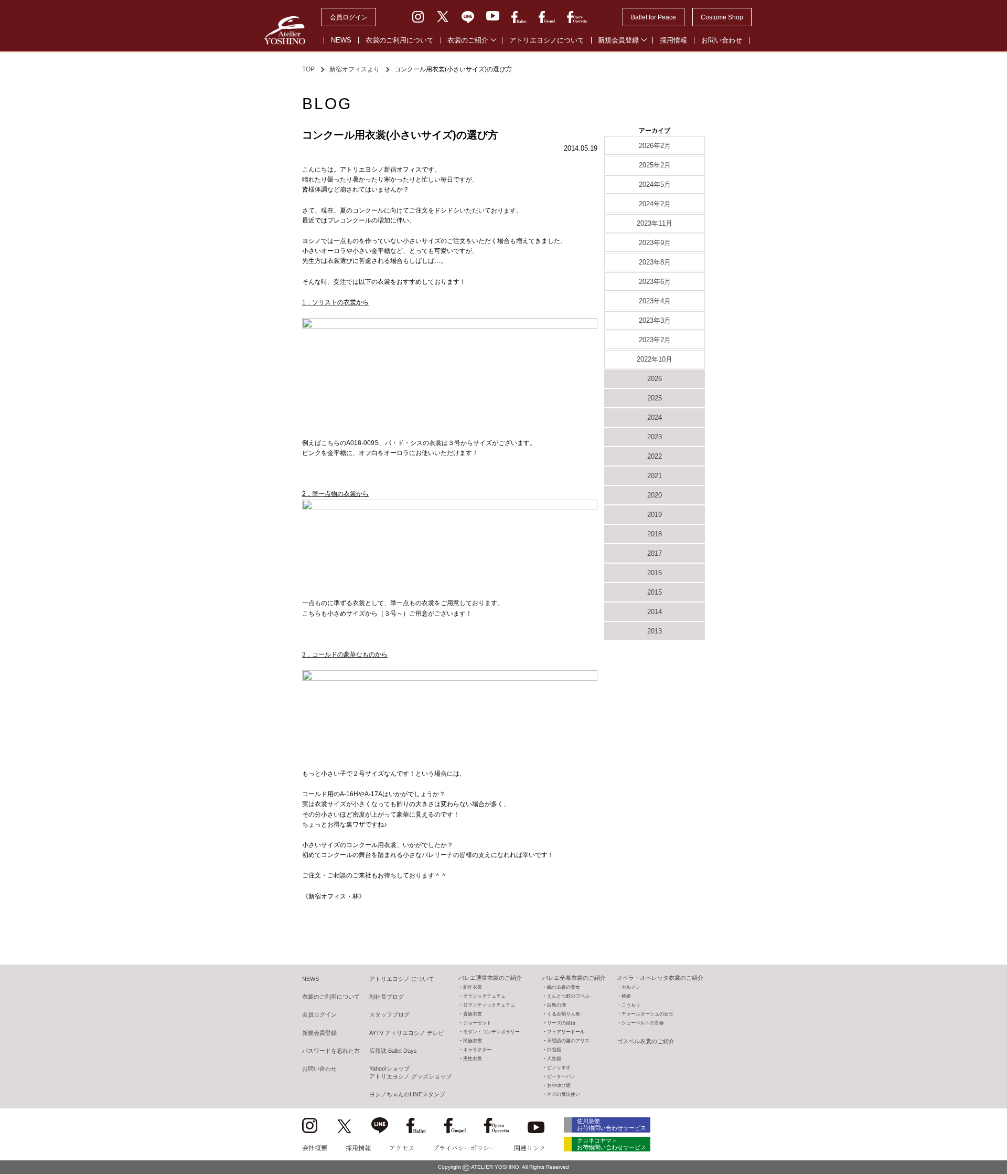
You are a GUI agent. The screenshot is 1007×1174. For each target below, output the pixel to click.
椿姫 (626, 996)
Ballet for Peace (653, 17)
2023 (654, 437)
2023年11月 (654, 223)
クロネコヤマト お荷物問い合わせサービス (611, 1143)
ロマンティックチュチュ (489, 1005)
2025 (654, 398)
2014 (654, 612)
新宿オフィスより (354, 69)
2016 (654, 573)
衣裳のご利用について (400, 40)
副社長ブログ (386, 996)
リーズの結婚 (561, 1022)
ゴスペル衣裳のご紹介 (645, 1041)
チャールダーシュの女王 (647, 1014)
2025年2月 (655, 165)
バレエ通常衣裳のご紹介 (490, 978)
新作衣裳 (472, 987)
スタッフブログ (389, 1014)
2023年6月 (655, 281)
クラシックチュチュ (484, 996)
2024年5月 (655, 184)
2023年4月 (655, 301)
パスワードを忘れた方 (331, 1051)
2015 (654, 592)
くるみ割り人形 (563, 1014)
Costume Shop (722, 17)
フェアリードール (566, 1031)
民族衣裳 (472, 1040)
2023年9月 (655, 243)
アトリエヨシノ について (401, 979)
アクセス (401, 1147)
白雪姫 (554, 1049)
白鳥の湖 (556, 1005)
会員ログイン (349, 17)
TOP (308, 69)
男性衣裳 (472, 1058)
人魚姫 (554, 1058)
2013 (654, 631)
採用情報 (673, 40)
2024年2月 (655, 204)
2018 (654, 534)
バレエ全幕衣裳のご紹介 (574, 978)
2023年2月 (655, 340)
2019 (654, 515)
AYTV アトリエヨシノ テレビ (406, 1033)
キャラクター (477, 1049)
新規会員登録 (618, 40)
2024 (654, 417)
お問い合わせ (721, 40)
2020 (654, 495)
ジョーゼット (477, 1022)
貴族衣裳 (472, 1014)
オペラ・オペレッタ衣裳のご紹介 (660, 978)
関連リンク (529, 1147)
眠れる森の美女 (563, 987)
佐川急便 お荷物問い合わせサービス (611, 1124)
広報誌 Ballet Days (393, 1051)
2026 (654, 379)
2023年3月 (655, 320)
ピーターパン (561, 1076)
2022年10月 (654, 359)
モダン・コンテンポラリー (491, 1031)
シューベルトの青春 (643, 1022)
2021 (654, 476)
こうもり (631, 1005)
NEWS (341, 40)
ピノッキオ (559, 1067)
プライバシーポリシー (464, 1147)
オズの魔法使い (563, 1094)
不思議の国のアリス (568, 1040)
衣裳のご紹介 (467, 40)
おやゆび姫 (559, 1085)
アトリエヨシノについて (546, 40)
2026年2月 (655, 146)
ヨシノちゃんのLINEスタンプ (407, 1094)
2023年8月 (655, 262)
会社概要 (314, 1147)
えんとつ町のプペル (568, 996)
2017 (654, 553)
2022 (654, 456)
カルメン (631, 987)
